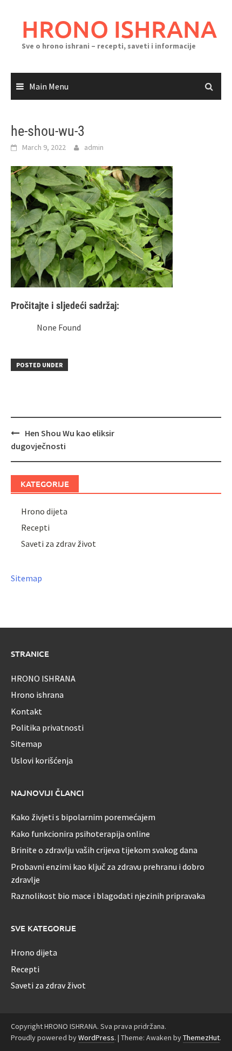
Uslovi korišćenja (42, 760)
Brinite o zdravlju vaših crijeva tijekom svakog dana (104, 849)
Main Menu (49, 86)
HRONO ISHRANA (119, 29)
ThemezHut (201, 1037)
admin (94, 147)
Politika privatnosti (47, 727)
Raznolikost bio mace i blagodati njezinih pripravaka (108, 895)
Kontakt (26, 711)
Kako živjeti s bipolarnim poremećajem (83, 817)
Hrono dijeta (44, 511)
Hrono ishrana (37, 694)
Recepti (35, 527)
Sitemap (26, 578)
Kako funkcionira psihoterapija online (80, 833)
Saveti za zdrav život (58, 543)
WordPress (96, 1037)
